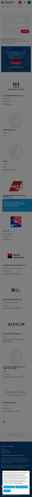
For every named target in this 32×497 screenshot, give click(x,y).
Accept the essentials (21, 487)
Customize (7, 491)
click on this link (18, 483)
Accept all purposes (9, 487)
